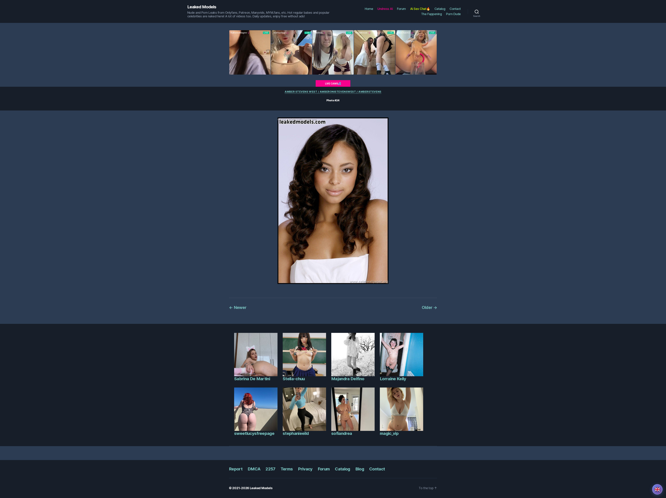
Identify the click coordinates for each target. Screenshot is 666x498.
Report (235, 468)
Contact (455, 9)
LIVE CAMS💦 (333, 83)
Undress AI (385, 9)
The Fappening (431, 14)
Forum (401, 9)
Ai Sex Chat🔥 (420, 9)
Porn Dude (453, 14)
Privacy (305, 468)
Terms (287, 468)
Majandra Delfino (347, 378)
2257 (270, 468)
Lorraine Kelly (393, 378)
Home (369, 9)
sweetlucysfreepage (254, 433)
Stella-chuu (294, 378)
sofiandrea (341, 433)
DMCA (254, 468)
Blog (359, 468)
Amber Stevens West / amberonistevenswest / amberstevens (333, 91)
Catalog (439, 9)
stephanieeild (296, 433)
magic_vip (389, 433)
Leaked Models (201, 7)
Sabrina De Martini (252, 378)
